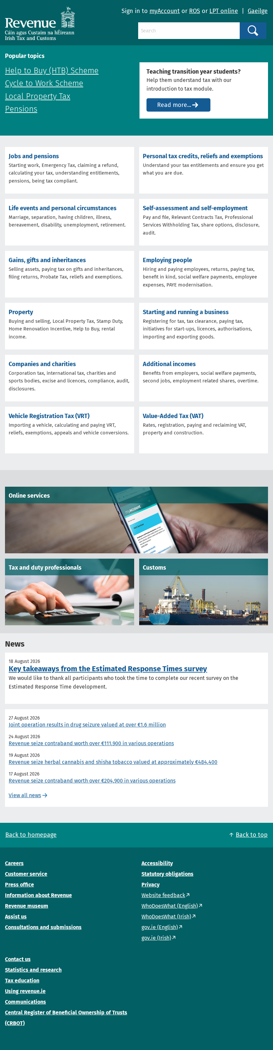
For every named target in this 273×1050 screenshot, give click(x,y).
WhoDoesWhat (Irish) (166, 916)
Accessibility (157, 863)
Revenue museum (26, 906)
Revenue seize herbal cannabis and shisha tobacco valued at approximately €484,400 (113, 762)
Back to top (252, 834)
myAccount (164, 11)
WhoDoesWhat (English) (169, 906)
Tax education (22, 980)
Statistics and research (33, 970)
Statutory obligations (167, 874)
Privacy (150, 884)
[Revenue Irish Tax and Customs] (40, 23)
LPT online (223, 11)
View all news (25, 795)
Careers (14, 863)
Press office (19, 884)
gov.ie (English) (159, 927)
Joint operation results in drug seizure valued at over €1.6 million (87, 725)
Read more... (174, 105)
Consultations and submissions (43, 927)
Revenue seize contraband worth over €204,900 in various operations (92, 781)
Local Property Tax (37, 96)
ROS (194, 11)
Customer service (26, 874)
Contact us (18, 959)
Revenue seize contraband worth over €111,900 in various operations (91, 743)
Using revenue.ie (25, 991)
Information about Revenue (38, 895)
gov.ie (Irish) (156, 938)
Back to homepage (31, 834)
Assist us (16, 916)
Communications (25, 1002)
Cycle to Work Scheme (44, 83)
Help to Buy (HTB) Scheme (52, 70)
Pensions (21, 109)
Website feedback (163, 895)
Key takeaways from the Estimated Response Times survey (108, 668)
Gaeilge (258, 11)
